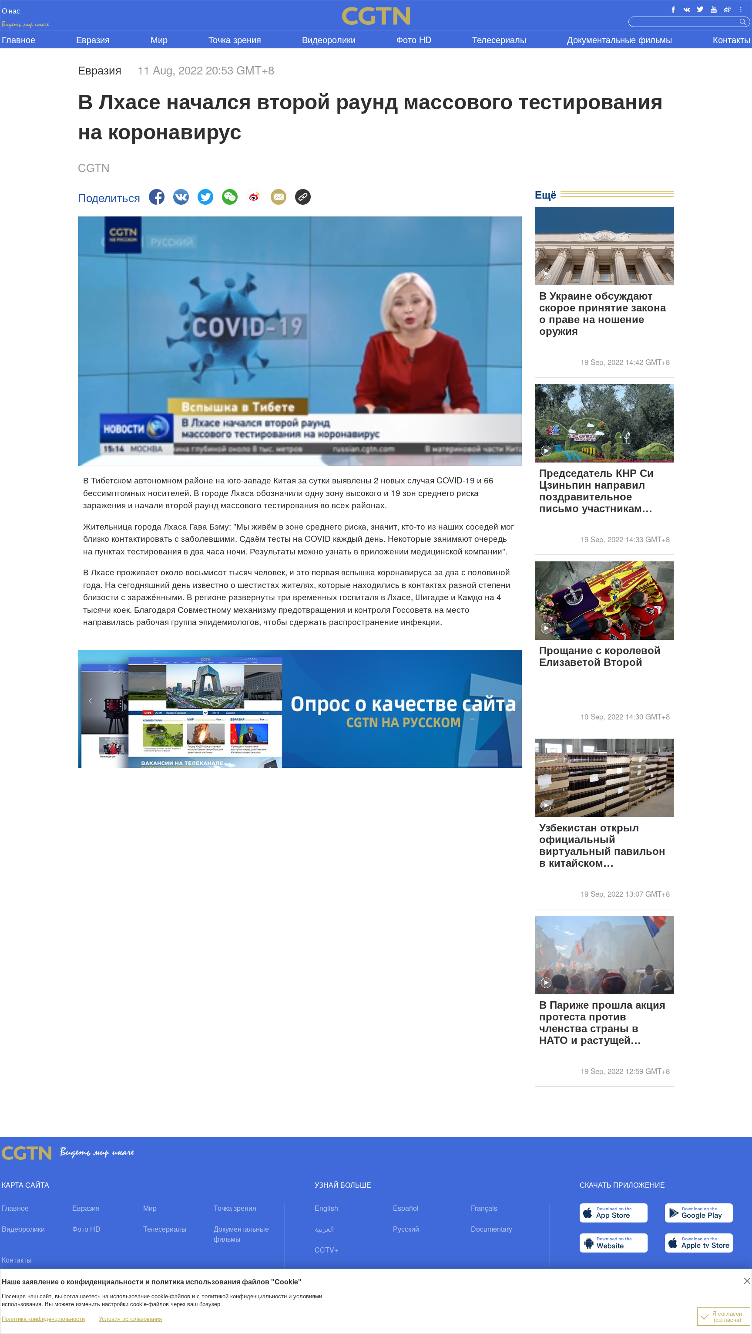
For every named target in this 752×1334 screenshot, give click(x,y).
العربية (324, 1229)
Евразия (93, 39)
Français (484, 1208)
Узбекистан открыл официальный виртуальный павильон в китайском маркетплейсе (602, 845)
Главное (18, 39)
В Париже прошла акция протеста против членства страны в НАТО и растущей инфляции (602, 1023)
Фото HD (413, 39)
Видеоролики (329, 39)
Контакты (731, 39)
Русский (406, 1229)
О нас (11, 11)
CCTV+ (326, 1250)
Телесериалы (499, 39)
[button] (546, 274)
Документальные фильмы (619, 39)
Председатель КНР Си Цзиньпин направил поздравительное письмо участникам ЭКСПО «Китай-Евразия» (603, 491)
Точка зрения (234, 39)
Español (406, 1208)
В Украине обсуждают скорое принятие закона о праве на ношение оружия (602, 314)
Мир (159, 39)
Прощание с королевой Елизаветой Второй (600, 656)
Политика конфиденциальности (43, 1318)
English (326, 1208)
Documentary (491, 1229)
